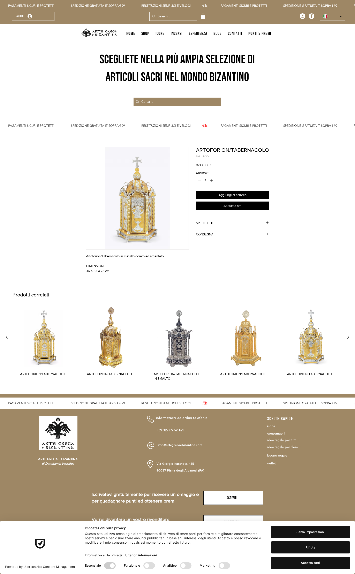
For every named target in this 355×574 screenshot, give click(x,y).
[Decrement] (199, 180)
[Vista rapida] (44, 337)
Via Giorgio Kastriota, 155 (176, 463)
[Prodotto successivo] (348, 337)
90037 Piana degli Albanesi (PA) (180, 470)
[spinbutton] (205, 180)
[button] (203, 16)
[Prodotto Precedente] (6, 337)
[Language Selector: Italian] (332, 16)
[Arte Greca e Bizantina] (302, 16)
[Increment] (211, 180)
